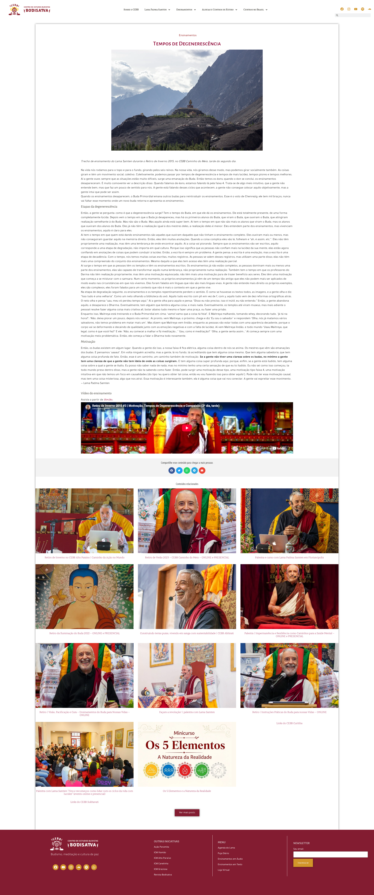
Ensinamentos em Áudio (230, 859)
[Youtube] (63, 867)
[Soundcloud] (79, 867)
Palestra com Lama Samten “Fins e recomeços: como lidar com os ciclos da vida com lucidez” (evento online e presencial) (84, 793)
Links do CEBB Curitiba (289, 723)
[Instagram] (71, 867)
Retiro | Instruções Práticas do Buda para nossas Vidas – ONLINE (289, 712)
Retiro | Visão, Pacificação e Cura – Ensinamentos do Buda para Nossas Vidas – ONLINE (84, 714)
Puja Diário (223, 853)
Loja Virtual (224, 870)
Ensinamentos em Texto (230, 865)
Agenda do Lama (226, 848)
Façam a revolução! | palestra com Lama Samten (187, 712)
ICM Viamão (160, 853)
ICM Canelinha (161, 864)
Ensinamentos (184, 9)
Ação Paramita (161, 847)
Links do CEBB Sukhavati (84, 802)
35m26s (108, 400)
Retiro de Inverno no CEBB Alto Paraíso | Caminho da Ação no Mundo (84, 557)
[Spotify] (86, 867)
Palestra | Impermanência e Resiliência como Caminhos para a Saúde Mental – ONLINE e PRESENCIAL (289, 635)
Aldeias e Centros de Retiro (218, 9)
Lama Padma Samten (155, 9)
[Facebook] (56, 867)
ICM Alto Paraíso (162, 858)
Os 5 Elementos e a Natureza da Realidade (187, 791)
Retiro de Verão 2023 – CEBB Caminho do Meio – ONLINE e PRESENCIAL (187, 557)
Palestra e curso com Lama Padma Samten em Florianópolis (289, 557)
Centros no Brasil (253, 9)
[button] (171, 470)
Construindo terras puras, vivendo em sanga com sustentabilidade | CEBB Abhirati (187, 633)
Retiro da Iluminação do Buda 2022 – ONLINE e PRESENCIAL (84, 633)
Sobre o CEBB (131, 9)
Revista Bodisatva (163, 875)
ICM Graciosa (160, 869)
